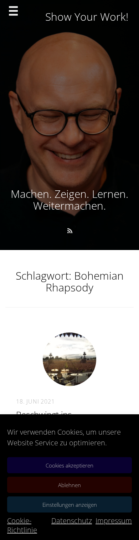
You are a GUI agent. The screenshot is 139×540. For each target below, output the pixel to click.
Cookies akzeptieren (69, 465)
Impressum (114, 520)
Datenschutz (71, 520)
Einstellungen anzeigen (69, 504)
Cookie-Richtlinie (22, 525)
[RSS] (70, 231)
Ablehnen (69, 485)
